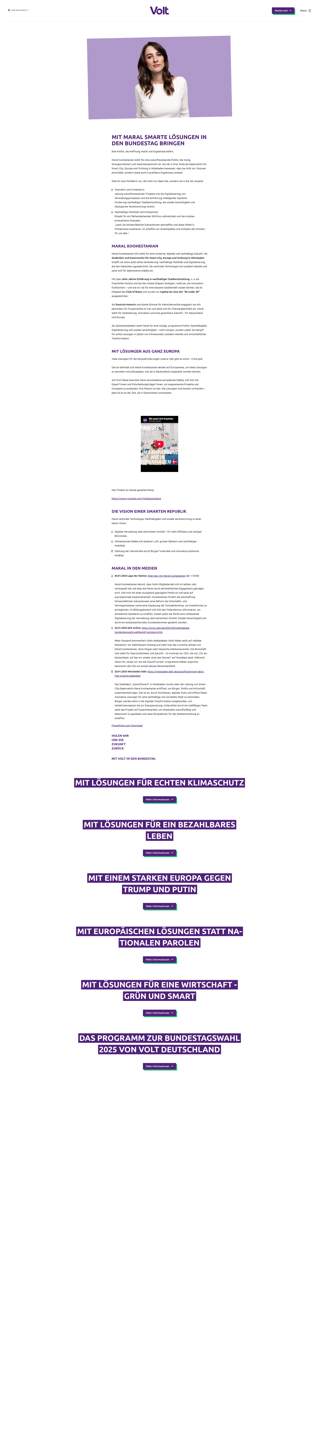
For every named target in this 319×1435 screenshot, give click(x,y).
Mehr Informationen (157, 799)
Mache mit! (281, 10)
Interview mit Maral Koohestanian (167, 575)
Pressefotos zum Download (127, 725)
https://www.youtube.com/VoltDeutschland (136, 498)
